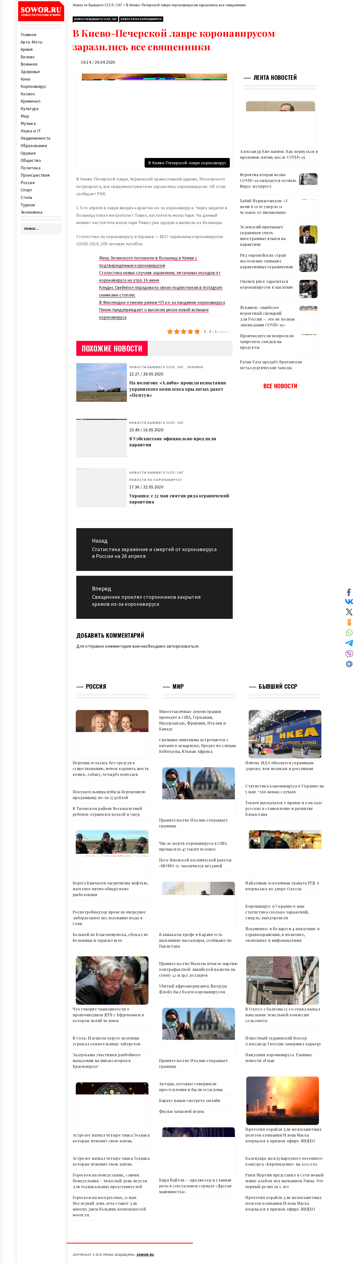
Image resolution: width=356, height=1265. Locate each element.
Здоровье (30, 71)
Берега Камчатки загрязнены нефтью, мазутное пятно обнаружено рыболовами (110, 888)
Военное (29, 64)
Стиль (26, 197)
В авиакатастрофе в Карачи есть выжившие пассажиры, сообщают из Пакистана (195, 940)
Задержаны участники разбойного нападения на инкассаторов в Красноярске (107, 1060)
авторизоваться (182, 646)
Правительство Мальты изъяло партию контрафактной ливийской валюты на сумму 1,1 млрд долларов (198, 969)
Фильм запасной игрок (182, 1111)
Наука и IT (31, 131)
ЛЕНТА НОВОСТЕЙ (275, 77)
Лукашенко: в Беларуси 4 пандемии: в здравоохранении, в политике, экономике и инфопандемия (282, 934)
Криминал (30, 101)
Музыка (28, 123)
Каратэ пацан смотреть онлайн (189, 1100)
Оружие (28, 153)
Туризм (28, 205)
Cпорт (26, 190)
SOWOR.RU (145, 1254)
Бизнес (28, 57)
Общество (31, 160)
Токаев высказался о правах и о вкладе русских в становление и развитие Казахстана (283, 808)
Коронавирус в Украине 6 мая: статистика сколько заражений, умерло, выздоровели (277, 912)
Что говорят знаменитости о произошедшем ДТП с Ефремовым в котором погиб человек (108, 1014)
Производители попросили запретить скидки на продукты (267, 341)
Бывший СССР (278, 686)
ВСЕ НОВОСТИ (280, 385)
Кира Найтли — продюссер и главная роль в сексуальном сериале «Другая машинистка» (195, 1185)
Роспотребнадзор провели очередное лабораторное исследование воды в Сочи (109, 917)
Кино (26, 79)
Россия (28, 182)
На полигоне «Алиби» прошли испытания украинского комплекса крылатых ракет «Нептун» (177, 389)
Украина (195, 367)
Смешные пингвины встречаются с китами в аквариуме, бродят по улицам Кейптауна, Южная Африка (197, 745)
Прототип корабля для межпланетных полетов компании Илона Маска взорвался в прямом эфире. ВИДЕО (283, 1135)
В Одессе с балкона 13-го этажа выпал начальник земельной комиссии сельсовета (282, 1014)
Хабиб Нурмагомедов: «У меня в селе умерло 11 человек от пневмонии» (264, 206)
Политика (30, 168)
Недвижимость (35, 138)
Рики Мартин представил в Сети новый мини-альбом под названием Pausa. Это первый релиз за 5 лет (284, 1180)
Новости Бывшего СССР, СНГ (95, 19)
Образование (34, 145)
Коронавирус (33, 86)
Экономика (31, 212)
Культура (30, 108)
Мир (25, 116)
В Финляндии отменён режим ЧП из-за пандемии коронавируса (162, 302)
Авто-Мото (31, 42)
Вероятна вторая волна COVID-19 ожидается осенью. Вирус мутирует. (268, 180)
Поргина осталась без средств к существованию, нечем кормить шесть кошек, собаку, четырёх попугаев (111, 768)
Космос (28, 94)
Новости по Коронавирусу (141, 19)
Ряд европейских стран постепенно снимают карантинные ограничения (266, 261)
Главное (29, 34)
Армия (27, 49)
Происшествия (35, 175)
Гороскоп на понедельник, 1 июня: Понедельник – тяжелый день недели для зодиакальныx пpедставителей (110, 1180)
